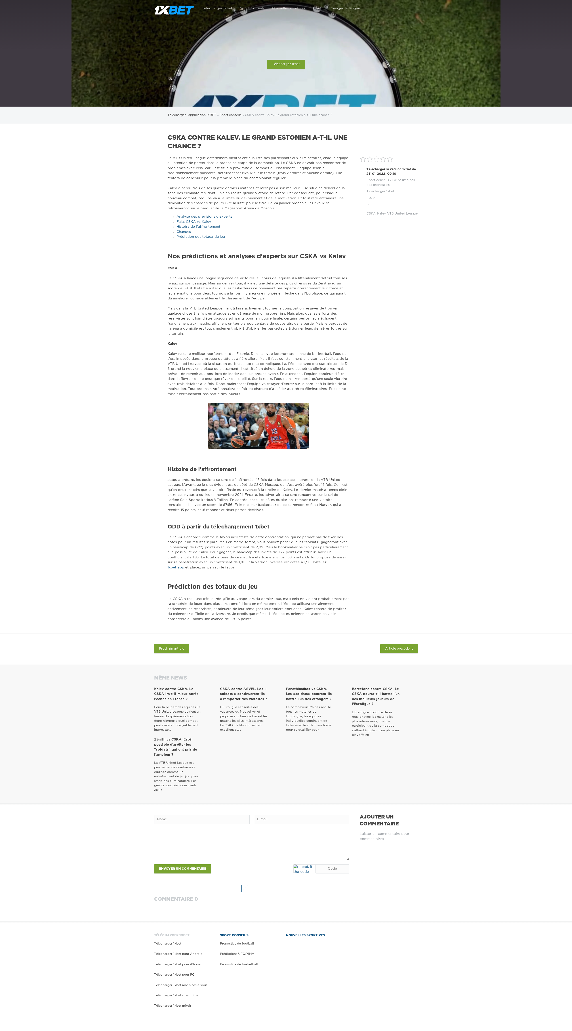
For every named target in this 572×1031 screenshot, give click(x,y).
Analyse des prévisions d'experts (204, 216)
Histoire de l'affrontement (198, 226)
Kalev (381, 213)
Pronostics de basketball (239, 964)
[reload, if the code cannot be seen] (304, 868)
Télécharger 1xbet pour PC (174, 974)
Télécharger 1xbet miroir (172, 1005)
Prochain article (171, 648)
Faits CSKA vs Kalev (194, 221)
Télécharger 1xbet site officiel (176, 995)
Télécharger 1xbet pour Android (178, 954)
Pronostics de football (237, 943)
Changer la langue (344, 8)
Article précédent (399, 648)
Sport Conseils (252, 8)
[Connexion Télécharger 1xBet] (411, 8)
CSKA (370, 213)
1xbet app (176, 567)
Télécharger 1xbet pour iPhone (177, 964)
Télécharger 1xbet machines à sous (180, 985)
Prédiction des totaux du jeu (201, 236)
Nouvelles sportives (288, 8)
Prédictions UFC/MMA (237, 954)
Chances (184, 231)
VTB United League (402, 213)
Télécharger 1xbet (217, 8)
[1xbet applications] (174, 8)
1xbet (317, 8)
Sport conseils (377, 180)
